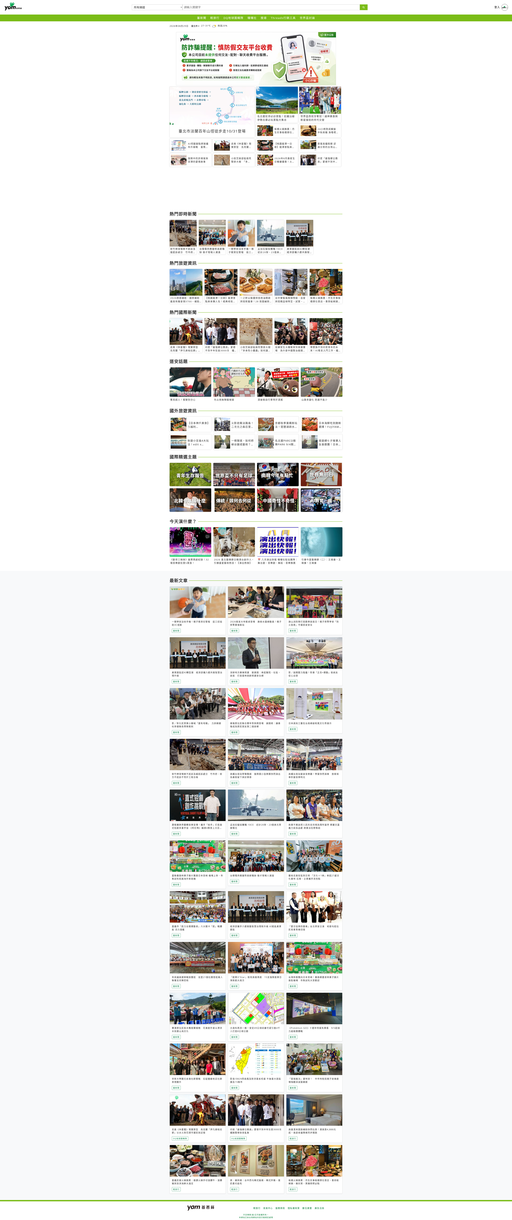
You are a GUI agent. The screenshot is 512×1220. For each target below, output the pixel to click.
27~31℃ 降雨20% (214, 25)
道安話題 (179, 361)
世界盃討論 (307, 18)
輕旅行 (214, 18)
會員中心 (268, 1208)
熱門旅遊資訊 (183, 263)
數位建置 (307, 1208)
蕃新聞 (201, 18)
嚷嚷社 (252, 18)
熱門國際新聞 (183, 312)
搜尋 (264, 18)
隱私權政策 (294, 1208)
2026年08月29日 (179, 26)
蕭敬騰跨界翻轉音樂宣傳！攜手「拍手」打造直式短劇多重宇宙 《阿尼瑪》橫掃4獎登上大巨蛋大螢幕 (197, 828)
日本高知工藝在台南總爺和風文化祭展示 (310, 723)
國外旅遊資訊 (183, 411)
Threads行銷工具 (283, 18)
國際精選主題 (183, 457)
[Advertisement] (250, 189)
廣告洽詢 (319, 1208)
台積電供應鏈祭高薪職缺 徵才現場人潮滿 (252, 875)
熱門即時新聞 (183, 214)
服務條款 (280, 1208)
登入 (497, 7)
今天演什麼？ (183, 521)
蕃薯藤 (13, 6)
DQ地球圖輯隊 (233, 18)
